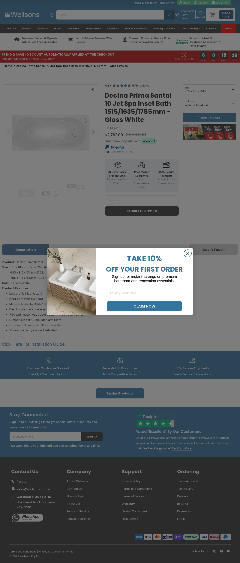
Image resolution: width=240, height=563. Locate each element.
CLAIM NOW (144, 306)
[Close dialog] (187, 253)
